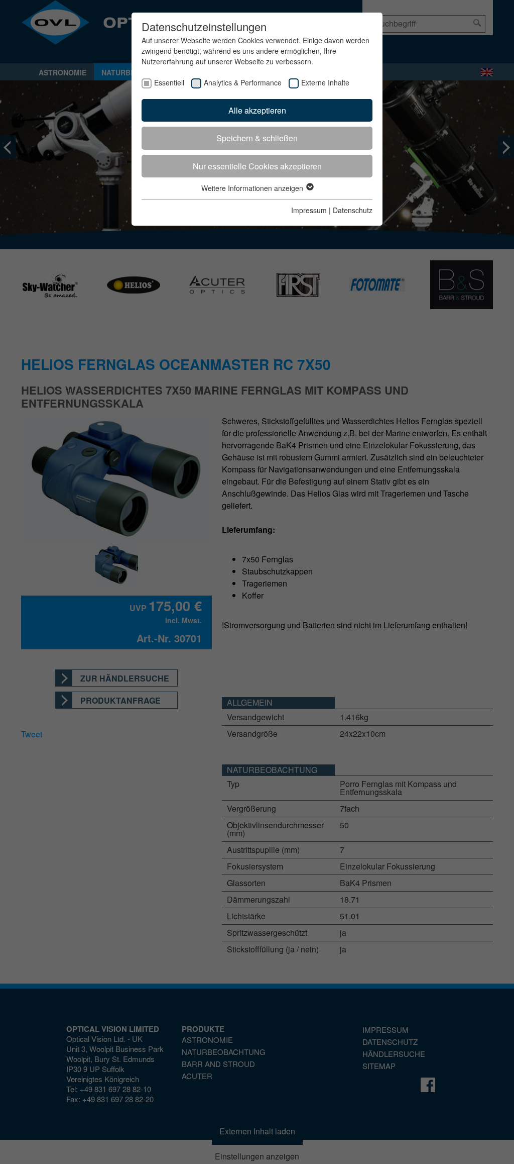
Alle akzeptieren (257, 110)
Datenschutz (352, 210)
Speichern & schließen (257, 138)
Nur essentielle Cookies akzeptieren (257, 166)
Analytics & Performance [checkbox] (243, 82)
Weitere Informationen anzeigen (253, 188)
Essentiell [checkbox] (169, 82)
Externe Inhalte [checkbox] (325, 82)
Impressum (309, 210)
